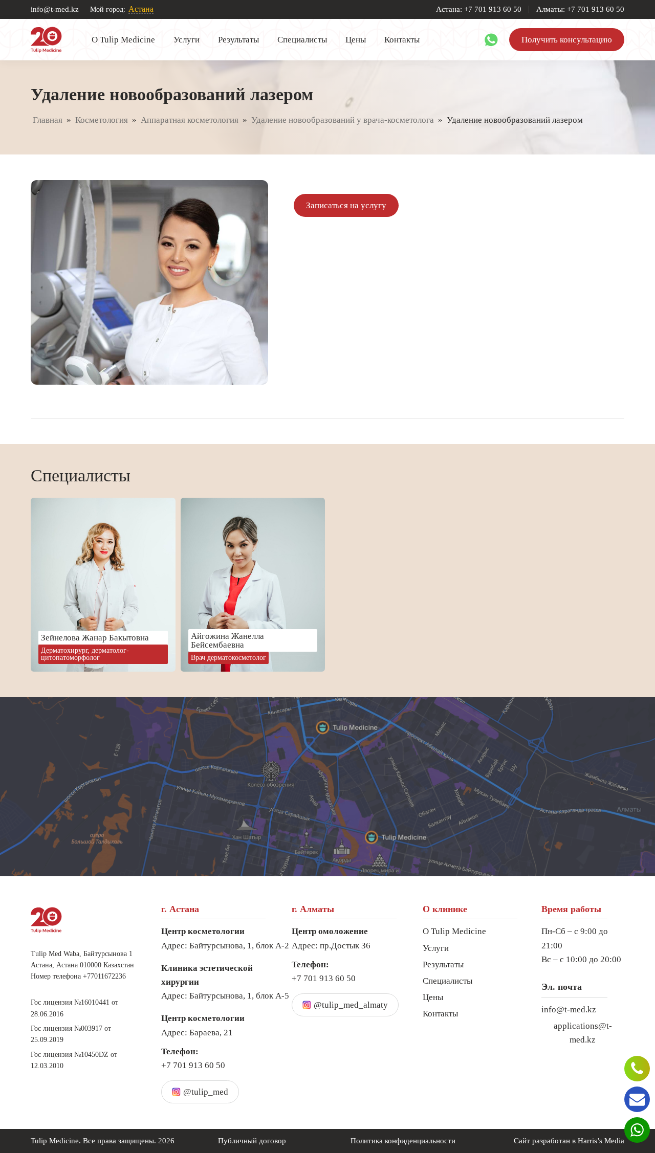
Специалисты (302, 40)
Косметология (101, 120)
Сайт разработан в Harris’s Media (569, 1141)
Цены (355, 40)
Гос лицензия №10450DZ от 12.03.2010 (74, 1060)
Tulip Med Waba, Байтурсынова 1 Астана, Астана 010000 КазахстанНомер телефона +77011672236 (82, 965)
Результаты (238, 40)
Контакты (402, 40)
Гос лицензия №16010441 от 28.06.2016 (74, 1008)
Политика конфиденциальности (403, 1141)
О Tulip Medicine (123, 40)
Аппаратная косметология (189, 120)
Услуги (186, 40)
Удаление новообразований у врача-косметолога (342, 120)
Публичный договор (252, 1141)
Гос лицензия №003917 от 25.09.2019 (71, 1034)
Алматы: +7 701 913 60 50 (580, 9)
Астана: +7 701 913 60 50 (478, 9)
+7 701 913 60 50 (193, 1058)
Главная (47, 120)
